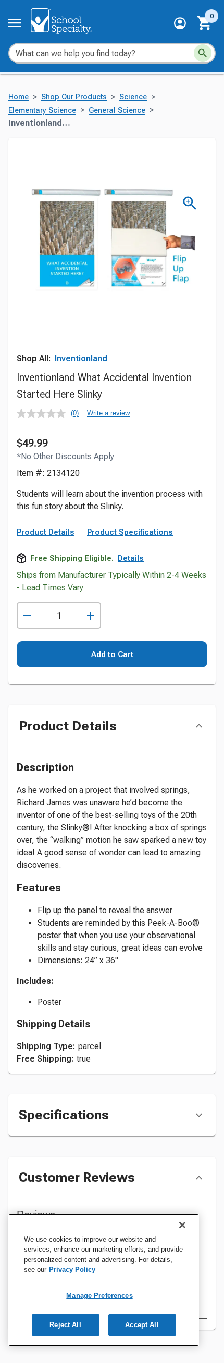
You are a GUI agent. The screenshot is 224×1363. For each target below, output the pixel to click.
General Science (117, 110)
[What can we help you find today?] (202, 53)
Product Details (45, 532)
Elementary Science (42, 110)
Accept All (141, 1325)
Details (131, 558)
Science (133, 97)
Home (18, 97)
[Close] (182, 1225)
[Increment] (90, 615)
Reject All (65, 1325)
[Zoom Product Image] (189, 203)
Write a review (108, 413)
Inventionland (81, 358)
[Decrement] (27, 615)
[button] (180, 23)
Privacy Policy (72, 1269)
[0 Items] (204, 23)
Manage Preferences (99, 1295)
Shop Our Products (74, 97)
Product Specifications (130, 532)
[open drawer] (14, 22)
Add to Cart (112, 654)
